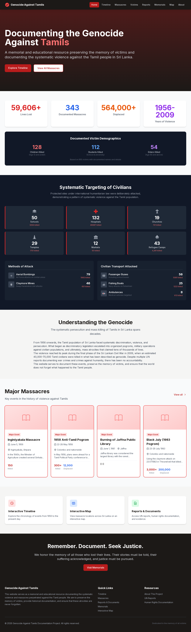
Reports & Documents (108, 602)
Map (172, 4)
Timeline (106, 4)
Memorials (159, 4)
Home (94, 4)
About (181, 4)
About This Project (153, 594)
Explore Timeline (18, 67)
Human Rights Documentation (158, 602)
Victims (134, 4)
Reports (146, 4)
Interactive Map (105, 610)
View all (178, 394)
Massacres (120, 4)
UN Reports (150, 598)
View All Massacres (48, 68)
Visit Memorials (95, 567)
